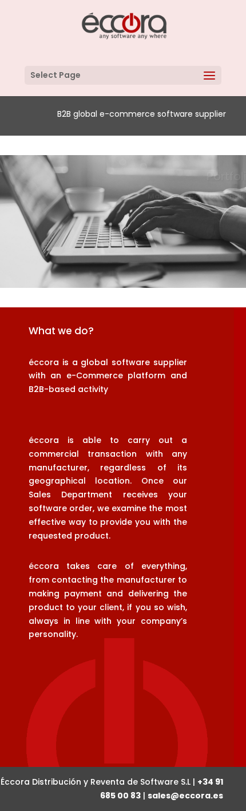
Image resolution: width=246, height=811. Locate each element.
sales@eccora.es (185, 795)
